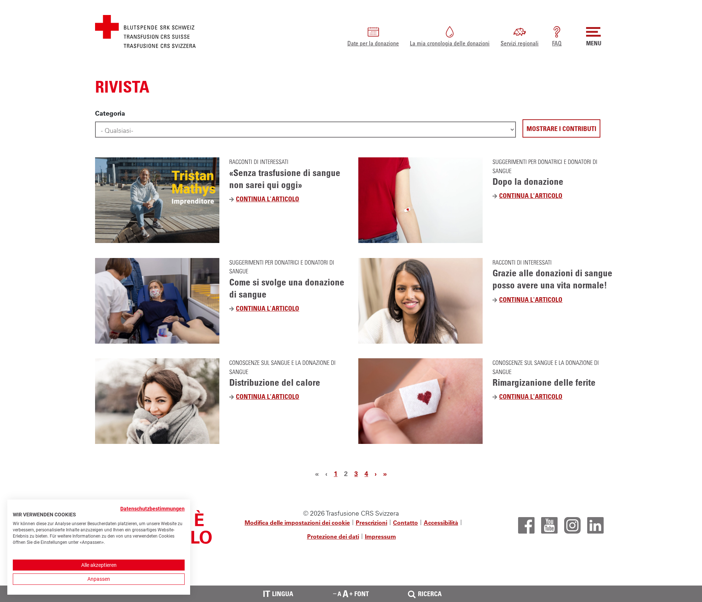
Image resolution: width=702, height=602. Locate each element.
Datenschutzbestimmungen (152, 509)
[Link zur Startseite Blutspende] (145, 30)
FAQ (557, 43)
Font (361, 594)
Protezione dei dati (333, 536)
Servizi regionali (520, 43)
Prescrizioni (371, 522)
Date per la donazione (373, 43)
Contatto (405, 522)
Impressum (380, 536)
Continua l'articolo (270, 199)
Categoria (110, 113)
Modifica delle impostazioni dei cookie (297, 522)
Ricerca (430, 594)
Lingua (278, 593)
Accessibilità (441, 522)
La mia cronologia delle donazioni (450, 43)
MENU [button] (593, 43)
